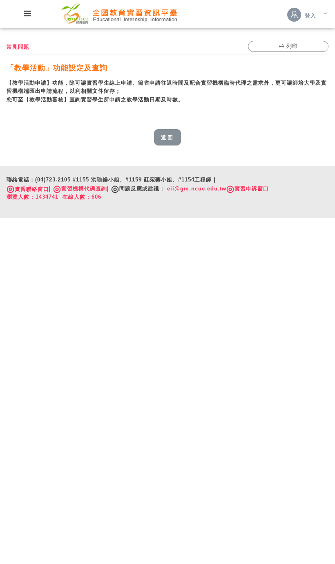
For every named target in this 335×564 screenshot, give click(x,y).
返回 (167, 137)
